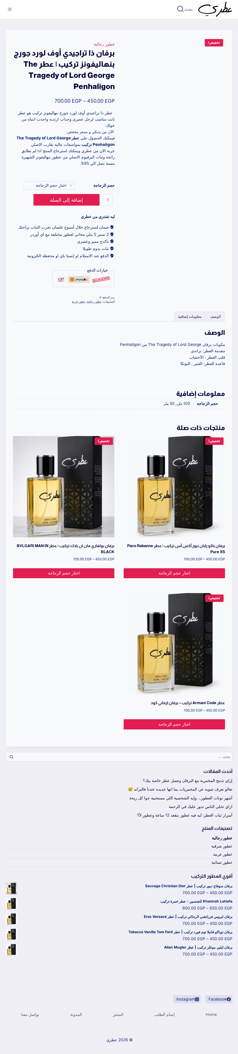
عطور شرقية (221, 846)
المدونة (76, 1014)
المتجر (118, 1014)
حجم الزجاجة (104, 185)
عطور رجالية (104, 44)
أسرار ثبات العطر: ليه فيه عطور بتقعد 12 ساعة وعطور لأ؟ (184, 815)
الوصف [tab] (215, 316)
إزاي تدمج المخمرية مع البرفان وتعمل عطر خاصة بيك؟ (187, 780)
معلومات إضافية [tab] (190, 316)
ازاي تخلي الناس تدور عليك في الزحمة (200, 806)
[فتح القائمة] (10, 9)
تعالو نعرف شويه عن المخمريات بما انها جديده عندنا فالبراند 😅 (180, 789)
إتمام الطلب (164, 1014)
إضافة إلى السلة (66, 200)
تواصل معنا (30, 1014)
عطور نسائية (222, 862)
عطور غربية (78, 301)
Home (211, 1014)
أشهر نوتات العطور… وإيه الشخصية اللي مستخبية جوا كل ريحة (180, 798)
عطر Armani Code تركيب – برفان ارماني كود (188, 703)
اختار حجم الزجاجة (174, 573)
